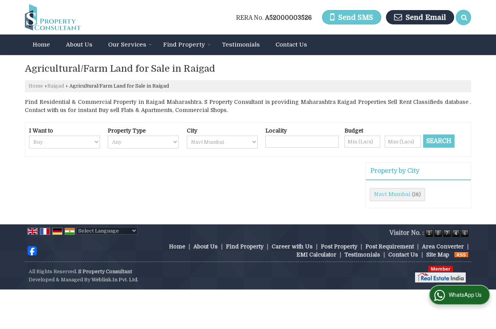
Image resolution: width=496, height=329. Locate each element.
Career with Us (292, 246)
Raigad (55, 86)
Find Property (184, 44)
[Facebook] (32, 250)
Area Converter (443, 246)
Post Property (339, 246)
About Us (79, 44)
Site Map (437, 254)
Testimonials (241, 44)
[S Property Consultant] (53, 17)
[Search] (463, 17)
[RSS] (461, 254)
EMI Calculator (316, 254)
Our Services (127, 44)
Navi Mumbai (392, 194)
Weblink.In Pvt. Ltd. (114, 279)
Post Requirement (389, 246)
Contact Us (291, 44)
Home (41, 44)
